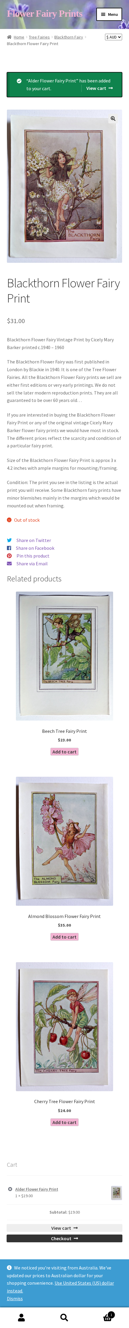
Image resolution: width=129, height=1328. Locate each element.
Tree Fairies (39, 37)
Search (64, 1318)
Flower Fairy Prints (44, 13)
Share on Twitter (33, 540)
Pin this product (33, 556)
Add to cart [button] (64, 752)
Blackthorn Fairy (68, 37)
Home (19, 37)
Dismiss (15, 1298)
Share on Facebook (35, 548)
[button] (113, 118)
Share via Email (32, 563)
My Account (21, 1318)
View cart (96, 88)
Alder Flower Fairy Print (36, 1189)
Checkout (61, 1238)
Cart (99, 1312)
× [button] (10, 1189)
